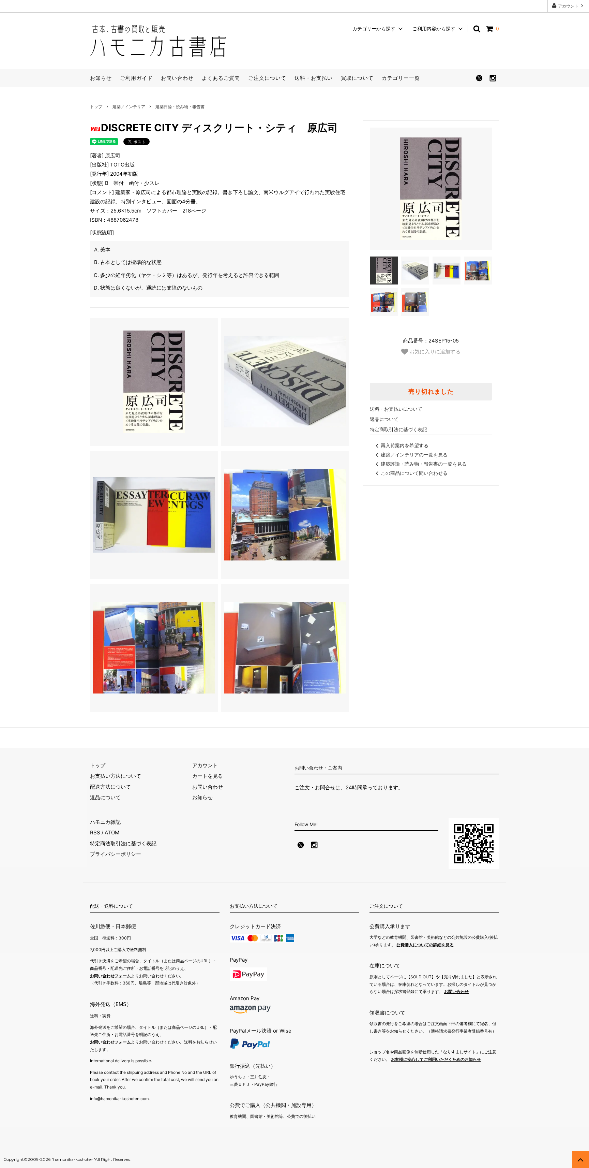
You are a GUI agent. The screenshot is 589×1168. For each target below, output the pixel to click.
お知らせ (101, 78)
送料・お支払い (313, 78)
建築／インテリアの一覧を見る (414, 454)
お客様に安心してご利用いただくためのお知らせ (436, 1059)
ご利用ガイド (136, 78)
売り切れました (431, 391)
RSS (95, 832)
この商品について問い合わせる (414, 473)
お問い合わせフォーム (110, 975)
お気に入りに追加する (434, 351)
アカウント (568, 6)
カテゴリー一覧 (401, 78)
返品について (384, 419)
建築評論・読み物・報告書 (180, 106)
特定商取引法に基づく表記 (398, 429)
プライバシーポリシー (115, 854)
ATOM (112, 832)
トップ (96, 106)
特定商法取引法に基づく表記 (123, 843)
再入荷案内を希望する (404, 445)
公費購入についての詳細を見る (425, 944)
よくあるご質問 (221, 78)
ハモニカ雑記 (105, 822)
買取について (357, 78)
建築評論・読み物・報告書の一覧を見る (424, 464)
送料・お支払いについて (396, 409)
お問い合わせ (177, 78)
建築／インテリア (128, 106)
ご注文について (267, 78)
